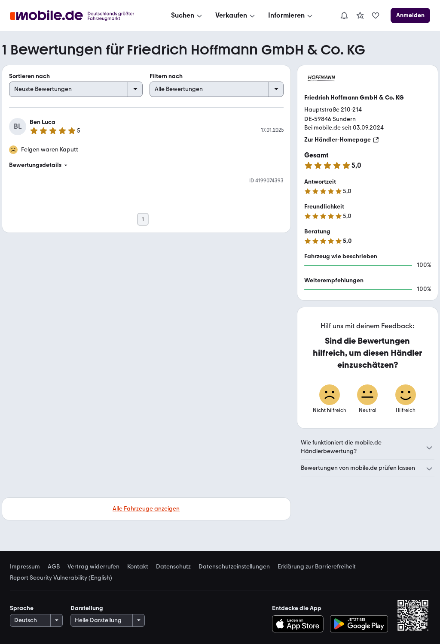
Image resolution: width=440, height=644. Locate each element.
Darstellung (86, 608)
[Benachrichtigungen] (344, 15)
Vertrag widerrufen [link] (93, 566)
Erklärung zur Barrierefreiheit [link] (317, 566)
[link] (360, 15)
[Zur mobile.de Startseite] (80, 15)
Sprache (22, 608)
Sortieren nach (29, 76)
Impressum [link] (25, 566)
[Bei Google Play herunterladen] (359, 623)
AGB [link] (54, 566)
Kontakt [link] (137, 566)
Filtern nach (166, 76)
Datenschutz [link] (173, 566)
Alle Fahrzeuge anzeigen (146, 508)
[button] (146, 165)
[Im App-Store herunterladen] (299, 623)
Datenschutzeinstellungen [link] (234, 566)
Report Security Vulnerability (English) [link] (61, 577)
